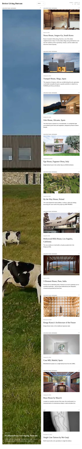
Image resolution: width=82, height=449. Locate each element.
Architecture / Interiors (9, 8)
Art (44, 410)
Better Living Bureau (12, 3)
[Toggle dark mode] (72, 4)
